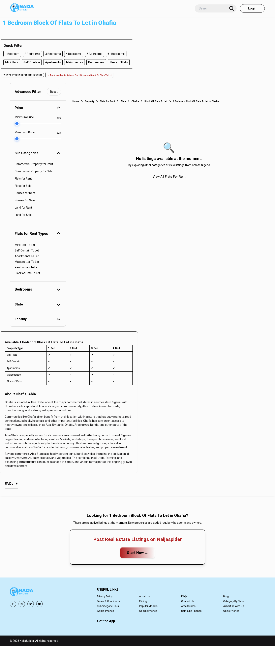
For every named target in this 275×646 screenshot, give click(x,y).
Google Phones (148, 610)
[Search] (231, 8)
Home (75, 101)
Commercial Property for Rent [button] (34, 164)
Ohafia (135, 101)
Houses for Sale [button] (25, 200)
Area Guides (188, 606)
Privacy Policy (105, 596)
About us (144, 596)
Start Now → (137, 552)
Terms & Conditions (108, 601)
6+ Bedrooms (116, 53)
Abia (123, 101)
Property (89, 101)
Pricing (143, 601)
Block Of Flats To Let (156, 101)
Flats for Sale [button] (23, 185)
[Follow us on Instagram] (22, 604)
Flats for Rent (107, 101)
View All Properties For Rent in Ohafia (22, 75)
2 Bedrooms (32, 53)
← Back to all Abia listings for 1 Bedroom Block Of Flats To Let (79, 75)
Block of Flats (119, 62)
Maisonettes (74, 62)
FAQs (184, 596)
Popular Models (148, 606)
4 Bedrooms (74, 53)
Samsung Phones (191, 610)
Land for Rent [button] (23, 207)
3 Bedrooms (53, 53)
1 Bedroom (12, 53)
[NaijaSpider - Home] (22, 592)
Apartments (53, 62)
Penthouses (96, 62)
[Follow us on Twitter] (30, 604)
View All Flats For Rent (169, 177)
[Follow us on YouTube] (39, 604)
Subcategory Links (108, 606)
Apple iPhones (105, 610)
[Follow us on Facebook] (13, 604)
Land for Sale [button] (23, 214)
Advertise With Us (233, 606)
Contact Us (187, 601)
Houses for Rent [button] (25, 193)
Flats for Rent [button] (23, 178)
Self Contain (32, 62)
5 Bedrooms (94, 53)
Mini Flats (11, 62)
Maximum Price (25, 132)
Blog (226, 596)
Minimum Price (24, 117)
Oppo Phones (231, 610)
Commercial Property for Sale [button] (34, 171)
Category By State (233, 601)
